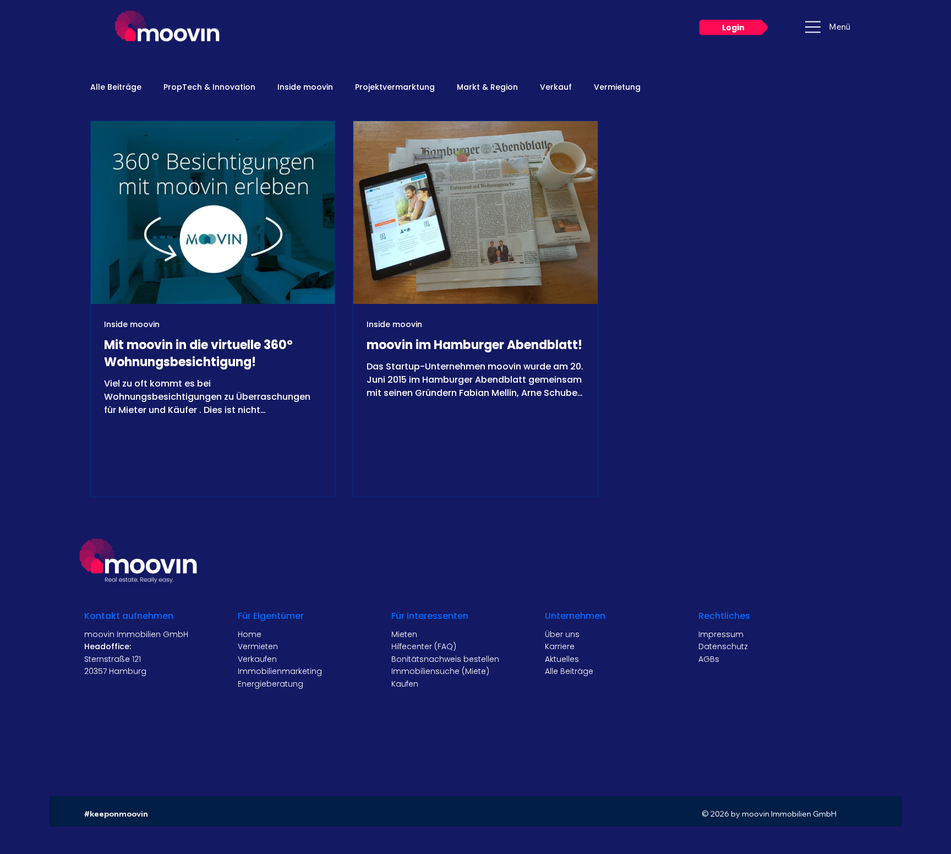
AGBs (708, 659)
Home (249, 634)
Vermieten (258, 646)
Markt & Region (487, 87)
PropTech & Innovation (209, 87)
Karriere (560, 646)
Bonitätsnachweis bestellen (445, 659)
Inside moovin (305, 87)
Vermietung (617, 87)
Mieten (404, 634)
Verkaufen (257, 659)
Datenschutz (723, 646)
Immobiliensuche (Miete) (440, 671)
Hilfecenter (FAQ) (423, 646)
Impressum (721, 634)
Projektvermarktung (395, 87)
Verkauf (556, 87)
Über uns (562, 634)
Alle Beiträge (115, 87)
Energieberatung (270, 683)
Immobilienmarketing (280, 671)
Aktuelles (562, 659)
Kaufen (404, 683)
